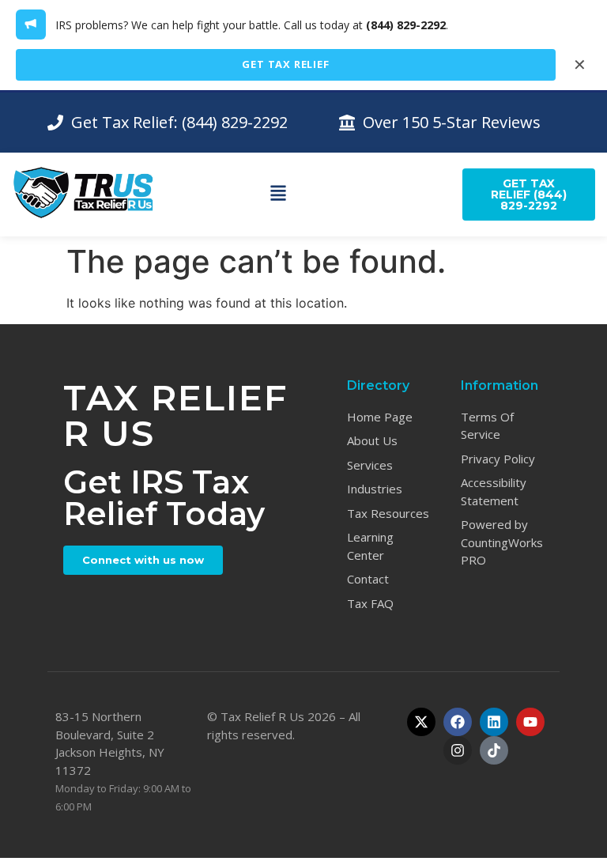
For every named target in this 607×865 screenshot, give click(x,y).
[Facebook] (457, 722)
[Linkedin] (494, 722)
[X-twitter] (421, 722)
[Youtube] (530, 722)
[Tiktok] (494, 750)
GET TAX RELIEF (285, 64)
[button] (278, 194)
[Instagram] (457, 750)
